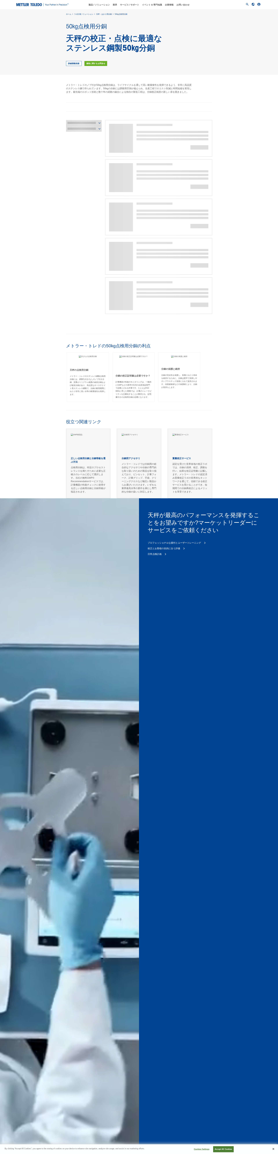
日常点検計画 (155, 554)
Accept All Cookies (223, 1149)
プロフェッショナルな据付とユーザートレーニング (175, 543)
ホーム (68, 14)
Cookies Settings (201, 1149)
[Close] (273, 1149)
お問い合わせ (183, 4)
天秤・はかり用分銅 (104, 14)
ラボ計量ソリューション (83, 14)
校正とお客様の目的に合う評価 (164, 548)
